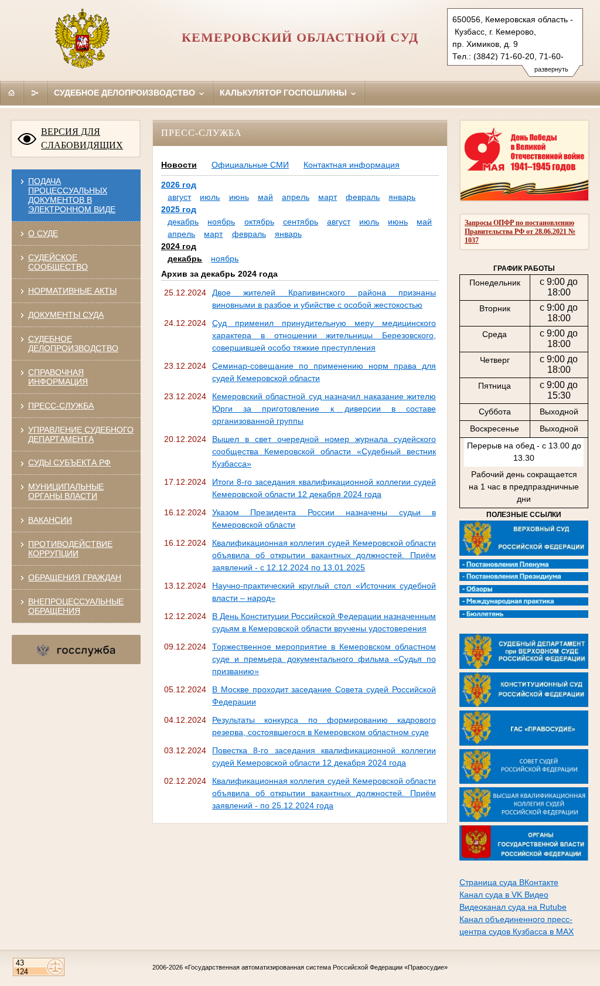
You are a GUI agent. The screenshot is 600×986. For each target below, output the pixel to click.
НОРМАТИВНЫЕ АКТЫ (72, 290)
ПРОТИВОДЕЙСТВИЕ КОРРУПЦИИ (70, 548)
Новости (179, 164)
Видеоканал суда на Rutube (513, 907)
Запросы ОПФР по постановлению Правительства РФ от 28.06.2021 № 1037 (520, 231)
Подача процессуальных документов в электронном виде (71, 195)
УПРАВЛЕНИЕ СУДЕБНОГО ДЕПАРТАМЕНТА (81, 434)
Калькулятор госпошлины (284, 92)
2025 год (178, 209)
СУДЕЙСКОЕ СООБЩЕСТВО (58, 262)
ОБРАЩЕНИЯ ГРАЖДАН (74, 577)
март (327, 197)
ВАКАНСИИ (50, 520)
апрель (295, 197)
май (265, 197)
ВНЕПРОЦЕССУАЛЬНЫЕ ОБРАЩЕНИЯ (76, 606)
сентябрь (300, 221)
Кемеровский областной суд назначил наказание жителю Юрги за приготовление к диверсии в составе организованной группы (324, 409)
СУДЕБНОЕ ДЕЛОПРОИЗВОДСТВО (73, 343)
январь (401, 197)
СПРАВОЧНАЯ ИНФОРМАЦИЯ (58, 377)
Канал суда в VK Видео (503, 894)
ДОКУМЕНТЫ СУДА (66, 314)
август (179, 197)
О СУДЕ (43, 233)
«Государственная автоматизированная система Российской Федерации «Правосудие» (316, 967)
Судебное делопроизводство (125, 92)
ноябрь (221, 221)
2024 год (178, 246)
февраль (363, 197)
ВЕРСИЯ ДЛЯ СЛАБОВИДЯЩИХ (82, 138)
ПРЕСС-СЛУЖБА (61, 405)
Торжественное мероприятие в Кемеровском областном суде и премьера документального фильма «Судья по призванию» (324, 659)
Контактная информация (352, 164)
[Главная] (11, 92)
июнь (239, 197)
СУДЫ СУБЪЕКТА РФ (69, 462)
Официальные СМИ (250, 164)
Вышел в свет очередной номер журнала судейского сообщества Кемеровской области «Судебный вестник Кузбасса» (324, 451)
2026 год (178, 184)
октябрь (259, 221)
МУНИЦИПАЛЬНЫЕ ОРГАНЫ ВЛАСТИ (66, 491)
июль (210, 197)
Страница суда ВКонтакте (508, 882)
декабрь (183, 221)
